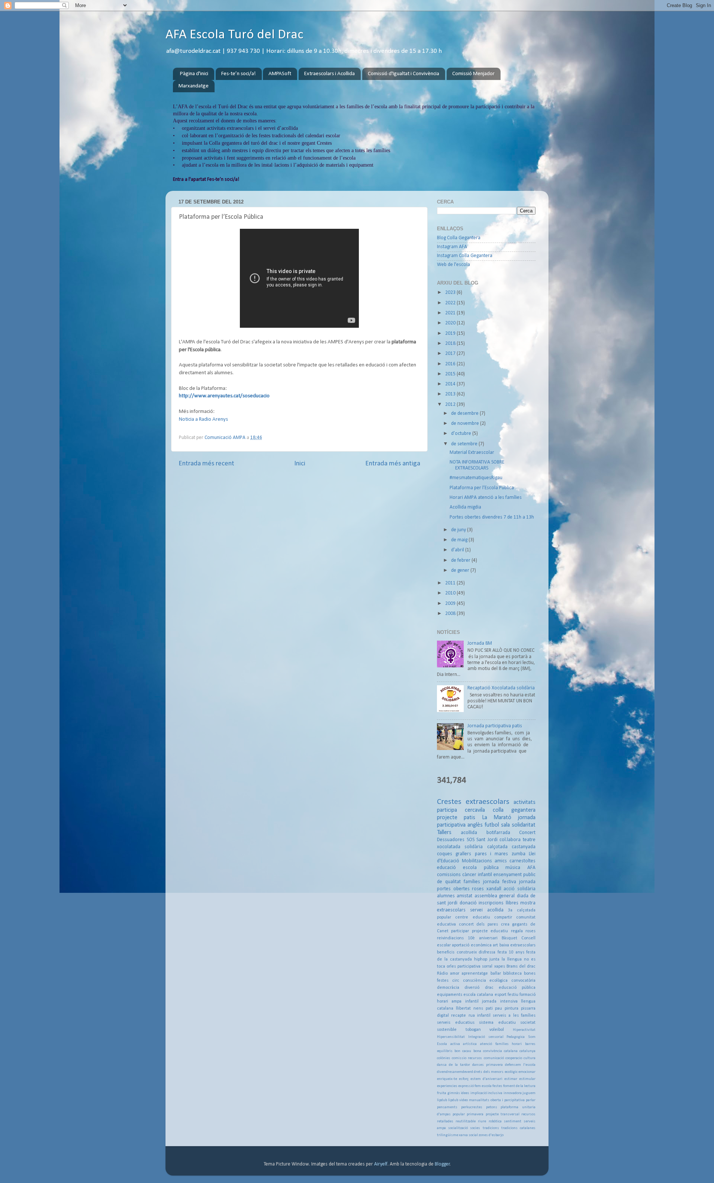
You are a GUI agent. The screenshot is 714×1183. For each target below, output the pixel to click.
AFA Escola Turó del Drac (234, 35)
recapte (458, 1015)
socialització (458, 1128)
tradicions (491, 1128)
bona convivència (487, 1051)
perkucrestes (471, 1107)
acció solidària (520, 889)
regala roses (523, 931)
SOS (471, 839)
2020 (451, 323)
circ (455, 980)
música (512, 867)
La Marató (496, 818)
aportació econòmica (471, 945)
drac (489, 987)
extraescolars (487, 802)
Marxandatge (193, 86)
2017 (451, 353)
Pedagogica (515, 1037)
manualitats (479, 1100)
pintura (511, 1008)
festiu (513, 995)
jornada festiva (499, 881)
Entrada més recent (206, 463)
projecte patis (456, 818)
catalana (511, 1051)
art (495, 945)
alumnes (446, 896)
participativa (468, 966)
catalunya (528, 1051)
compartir (503, 917)
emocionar (527, 1072)
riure (482, 1121)
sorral (487, 966)
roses (478, 889)
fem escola (483, 1086)
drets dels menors (489, 1072)
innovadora (513, 1093)
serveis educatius (456, 1022)
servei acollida (487, 910)
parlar (531, 1100)
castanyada (524, 846)
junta (494, 959)
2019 (451, 333)
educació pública (517, 987)
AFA (531, 867)
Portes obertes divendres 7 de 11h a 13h (492, 517)
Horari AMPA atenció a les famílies (486, 497)
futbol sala (497, 825)
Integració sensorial (486, 1037)
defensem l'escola (520, 1065)
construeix (467, 952)
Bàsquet (509, 938)
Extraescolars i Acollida (329, 74)
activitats (525, 802)
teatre (529, 839)
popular (459, 1114)
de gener (460, 570)
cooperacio (513, 1058)
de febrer (461, 560)
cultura (530, 1058)
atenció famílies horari (501, 1044)
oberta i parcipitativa (508, 1100)
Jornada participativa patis (494, 726)
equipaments (449, 995)
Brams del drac (521, 966)
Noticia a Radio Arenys (203, 419)
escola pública (481, 867)
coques (444, 854)
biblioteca (512, 973)
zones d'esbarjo (491, 1135)
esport (500, 995)
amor (454, 973)
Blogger (442, 1164)
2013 (451, 394)
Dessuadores (450, 839)
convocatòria (523, 980)
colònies (443, 1058)
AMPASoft (279, 74)
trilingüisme (447, 1135)
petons (491, 1107)
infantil (472, 1001)
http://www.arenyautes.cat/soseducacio (224, 396)
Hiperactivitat (524, 1030)
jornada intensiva (499, 1001)
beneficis (445, 952)
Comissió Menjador (473, 74)
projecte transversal (503, 1114)
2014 (451, 384)
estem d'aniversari (486, 1079)
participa (447, 810)
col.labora (510, 839)
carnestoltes (522, 861)
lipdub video (458, 1100)
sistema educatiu (497, 1022)
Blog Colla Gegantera (458, 237)
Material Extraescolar (472, 452)
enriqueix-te (447, 1079)
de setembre (465, 444)
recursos (528, 1114)
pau (498, 1008)
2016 (451, 364)
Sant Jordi (487, 839)
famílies (472, 881)
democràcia (448, 987)
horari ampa (449, 1001)
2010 (451, 593)
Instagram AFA (452, 246)
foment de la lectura (519, 1086)
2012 (451, 404)
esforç (464, 1079)
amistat (464, 896)
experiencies (447, 1086)
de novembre (465, 423)
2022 (451, 303)
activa (455, 1044)
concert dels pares (478, 924)
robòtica (495, 1121)
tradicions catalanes (518, 1128)
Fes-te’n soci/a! (238, 74)
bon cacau (462, 1051)
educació (446, 867)
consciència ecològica (485, 980)
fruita (441, 1093)
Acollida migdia (465, 507)
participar (460, 931)
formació (528, 995)
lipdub (442, 1100)
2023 (451, 292)
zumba (518, 854)
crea (505, 924)
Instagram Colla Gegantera (464, 255)
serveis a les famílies (514, 1015)
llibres (512, 903)
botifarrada (498, 832)
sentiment (512, 1121)
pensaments (447, 1107)
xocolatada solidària (460, 846)
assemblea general (495, 896)
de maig (460, 540)
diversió (471, 987)
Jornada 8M (479, 643)
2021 (451, 313)
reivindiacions (450, 938)
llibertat (463, 1008)
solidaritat (524, 825)
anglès (475, 825)
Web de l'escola (453, 264)
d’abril (458, 550)
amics (501, 861)
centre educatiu (472, 917)
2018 (451, 343)
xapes (499, 966)
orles (451, 966)
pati (489, 1008)
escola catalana (478, 995)
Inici (299, 463)
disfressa (487, 952)
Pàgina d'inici (194, 74)
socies (475, 1128)
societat (528, 1022)
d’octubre (461, 433)
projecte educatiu (490, 931)
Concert (527, 832)
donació (468, 903)
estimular (527, 1079)
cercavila (475, 810)
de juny (459, 530)
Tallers (444, 833)
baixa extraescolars (517, 945)
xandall (493, 889)
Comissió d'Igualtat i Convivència (403, 74)
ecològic (511, 1072)
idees (465, 1093)
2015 (451, 374)
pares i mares (491, 854)
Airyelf (380, 1164)
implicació (478, 1093)
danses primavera (487, 1065)
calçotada (497, 846)
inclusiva (495, 1093)
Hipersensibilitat (451, 1037)
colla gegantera (514, 810)
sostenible (447, 1029)
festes (497, 1086)
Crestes (449, 802)
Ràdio (442, 973)
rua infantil (480, 1015)
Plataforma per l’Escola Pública (482, 487)
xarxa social (468, 1135)
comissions (449, 874)
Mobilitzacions (477, 861)
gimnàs (453, 1093)
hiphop (480, 959)
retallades (445, 1121)
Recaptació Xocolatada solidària (501, 688)
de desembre (465, 413)
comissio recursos (467, 1058)
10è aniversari (483, 938)
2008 (451, 613)
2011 (451, 583)
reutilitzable (466, 1121)
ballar (496, 973)
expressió (466, 1086)
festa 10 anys (511, 952)
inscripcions (491, 903)
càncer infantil (477, 874)
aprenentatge (474, 973)
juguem (529, 1093)
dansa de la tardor (453, 1065)
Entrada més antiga (392, 463)
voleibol (496, 1029)
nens (478, 1008)
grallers (463, 854)
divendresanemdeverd (455, 1072)
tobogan (473, 1029)
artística (470, 1044)
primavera (475, 1114)
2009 (451, 603)
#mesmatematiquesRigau (476, 477)
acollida (469, 832)
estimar (510, 1079)
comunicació (494, 1058)
